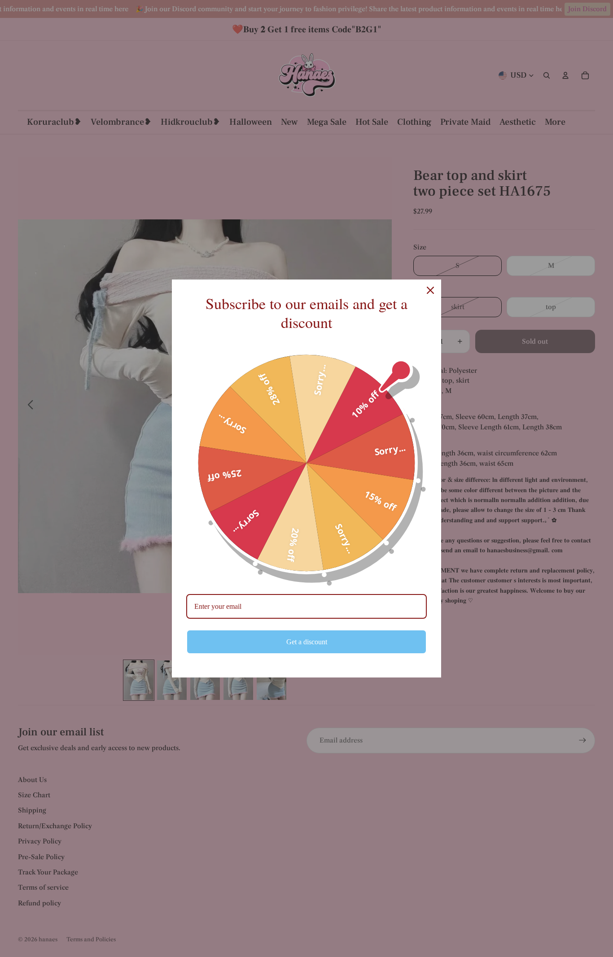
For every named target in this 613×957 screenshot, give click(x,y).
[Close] (430, 290)
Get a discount (306, 642)
